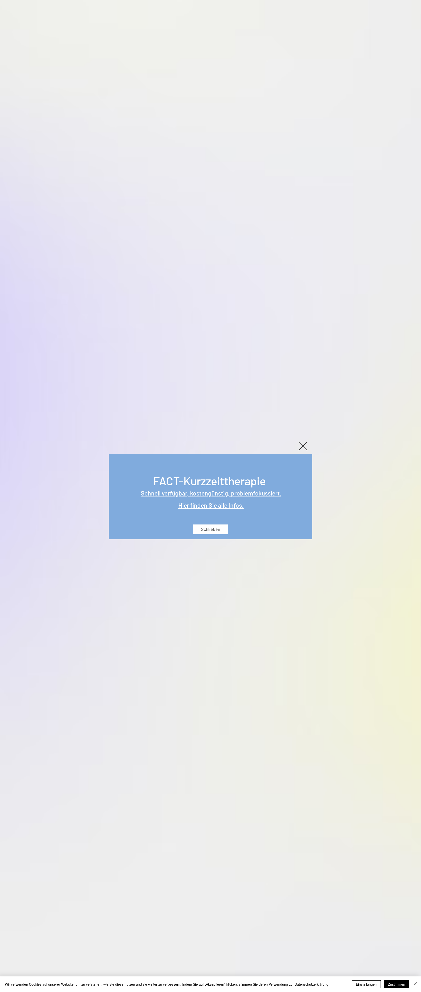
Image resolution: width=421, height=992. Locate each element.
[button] (303, 446)
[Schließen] (415, 984)
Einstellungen (366, 984)
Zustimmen (396, 984)
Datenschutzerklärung (311, 984)
